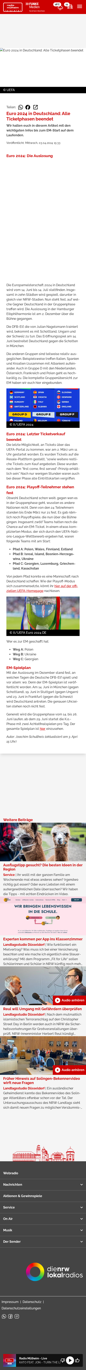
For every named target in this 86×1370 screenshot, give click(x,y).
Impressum (10, 1302)
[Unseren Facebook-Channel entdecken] (10, 1316)
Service (9, 1207)
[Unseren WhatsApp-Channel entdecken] (4, 1316)
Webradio (10, 1173)
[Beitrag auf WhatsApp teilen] (20, 107)
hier (42, 729)
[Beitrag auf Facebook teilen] (27, 107)
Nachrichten (12, 1184)
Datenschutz (32, 1302)
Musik (7, 1230)
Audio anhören (69, 1000)
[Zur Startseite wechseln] (12, 7)
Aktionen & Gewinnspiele (22, 1196)
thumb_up (77, 1360)
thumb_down (62, 1360)
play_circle (70, 1360)
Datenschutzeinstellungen (21, 1308)
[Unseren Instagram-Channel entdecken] (16, 1316)
